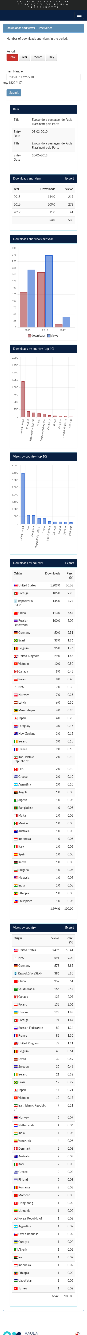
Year (24, 57)
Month (38, 57)
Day (51, 57)
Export (69, 178)
